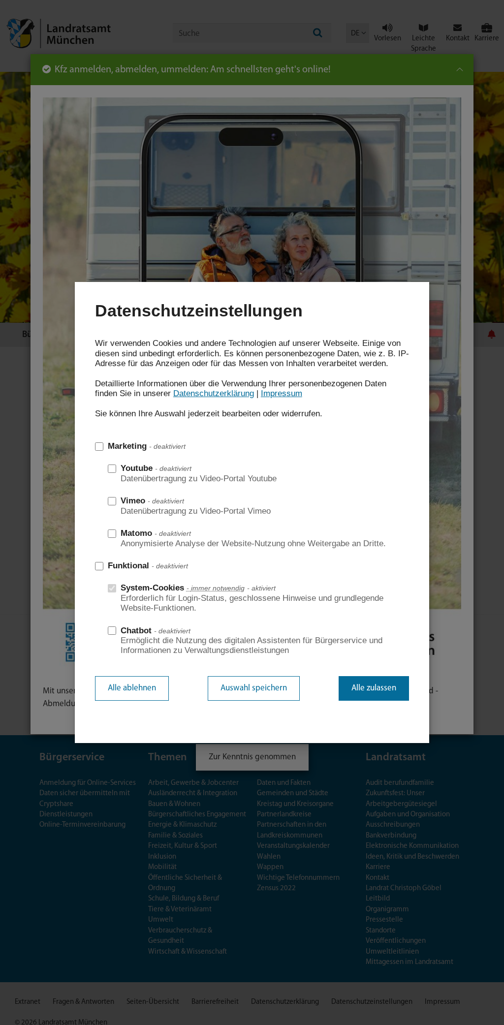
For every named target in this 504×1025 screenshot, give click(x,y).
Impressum (281, 393)
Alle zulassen (373, 688)
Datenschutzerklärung (213, 393)
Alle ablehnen (132, 688)
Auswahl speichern (253, 688)
